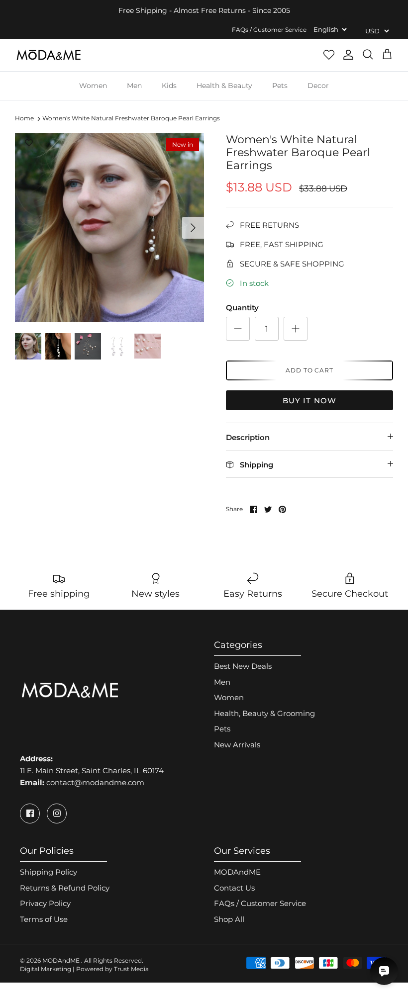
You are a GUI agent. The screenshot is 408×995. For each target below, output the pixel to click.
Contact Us (234, 888)
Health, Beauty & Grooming (264, 713)
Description (248, 437)
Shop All (229, 919)
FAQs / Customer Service (269, 29)
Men (134, 85)
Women (93, 85)
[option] (109, 227)
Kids (169, 85)
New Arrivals (237, 744)
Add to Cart (310, 370)
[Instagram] (57, 813)
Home (24, 118)
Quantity (242, 307)
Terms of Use (44, 919)
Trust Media (131, 969)
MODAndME (237, 872)
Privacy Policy (45, 903)
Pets (280, 85)
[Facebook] (30, 813)
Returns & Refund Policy (64, 888)
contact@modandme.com (95, 782)
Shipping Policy (48, 872)
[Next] (193, 228)
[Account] (348, 55)
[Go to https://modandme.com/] (48, 55)
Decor (318, 85)
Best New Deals (243, 666)
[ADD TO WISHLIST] (29, 143)
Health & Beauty (224, 85)
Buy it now (310, 400)
